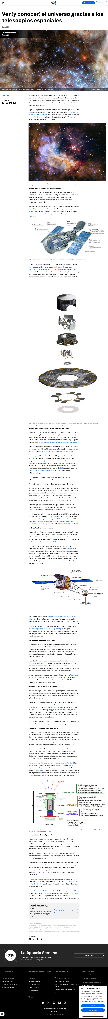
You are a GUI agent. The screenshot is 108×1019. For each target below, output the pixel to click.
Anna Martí (5, 95)
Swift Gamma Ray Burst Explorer (67, 272)
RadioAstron (74, 675)
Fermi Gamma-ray (69, 865)
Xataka (5, 35)
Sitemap (54, 1011)
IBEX (41, 770)
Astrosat (69, 548)
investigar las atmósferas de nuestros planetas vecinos (56, 521)
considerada (54, 707)
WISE (61, 468)
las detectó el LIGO (40, 891)
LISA (77, 893)
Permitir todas (93, 1010)
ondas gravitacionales (41, 879)
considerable (72, 891)
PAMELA (70, 763)
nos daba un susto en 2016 (54, 269)
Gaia (75, 269)
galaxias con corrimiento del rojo (53, 451)
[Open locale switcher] (2, 1014)
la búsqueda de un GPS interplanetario (53, 542)
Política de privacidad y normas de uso (54, 1008)
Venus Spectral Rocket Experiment (41, 524)
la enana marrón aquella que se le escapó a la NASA (59, 442)
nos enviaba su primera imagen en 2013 (46, 519)
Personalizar (93, 1014)
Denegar (93, 1005)
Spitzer (45, 463)
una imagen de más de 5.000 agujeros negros (47, 629)
